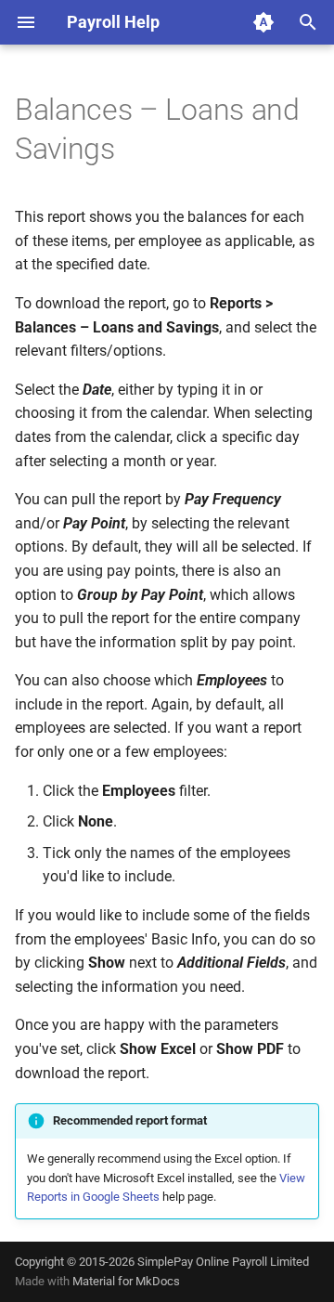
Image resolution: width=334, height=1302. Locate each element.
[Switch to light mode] (263, 22)
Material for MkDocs (126, 1281)
